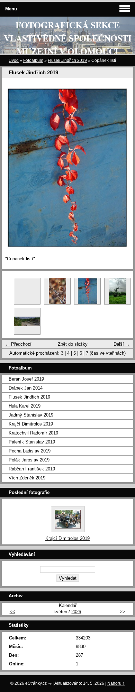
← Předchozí (18, 344)
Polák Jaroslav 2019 (29, 459)
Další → (122, 344)
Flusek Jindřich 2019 (67, 60)
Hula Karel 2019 (24, 406)
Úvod (14, 60)
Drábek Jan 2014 (26, 388)
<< (12, 611)
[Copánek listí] (87, 291)
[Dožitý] (117, 291)
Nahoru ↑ (116, 683)
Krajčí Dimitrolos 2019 (31, 424)
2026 (76, 611)
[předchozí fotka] (13, 167)
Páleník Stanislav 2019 (32, 442)
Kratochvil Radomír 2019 (33, 433)
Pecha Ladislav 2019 (30, 450)
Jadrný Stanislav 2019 (31, 415)
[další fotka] (122, 167)
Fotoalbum (33, 60)
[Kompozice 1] (27, 321)
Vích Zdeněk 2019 (27, 477)
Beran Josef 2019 (26, 379)
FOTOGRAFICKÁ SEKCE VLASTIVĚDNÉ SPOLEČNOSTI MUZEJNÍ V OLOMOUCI (68, 38)
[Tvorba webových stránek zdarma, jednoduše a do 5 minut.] (50, 683)
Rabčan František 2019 (32, 468)
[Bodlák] (57, 291)
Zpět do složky (73, 344)
